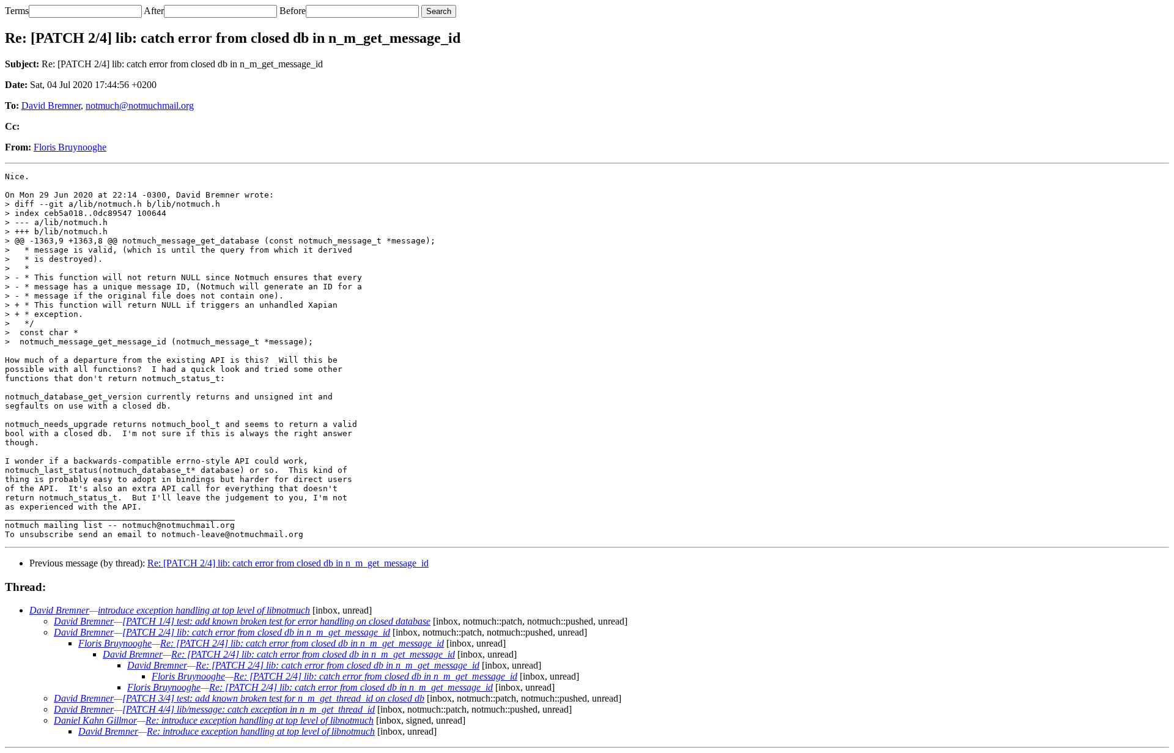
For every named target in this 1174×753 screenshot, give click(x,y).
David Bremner (51, 105)
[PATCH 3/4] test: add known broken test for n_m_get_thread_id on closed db (273, 698)
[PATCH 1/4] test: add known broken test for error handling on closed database (276, 621)
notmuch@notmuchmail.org (140, 105)
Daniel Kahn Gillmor (95, 720)
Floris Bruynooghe (70, 147)
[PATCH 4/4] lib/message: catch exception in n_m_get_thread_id (248, 709)
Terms (17, 11)
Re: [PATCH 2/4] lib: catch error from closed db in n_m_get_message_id (288, 563)
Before (292, 11)
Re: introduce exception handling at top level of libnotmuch (260, 720)
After (154, 11)
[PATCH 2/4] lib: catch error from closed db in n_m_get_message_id (256, 632)
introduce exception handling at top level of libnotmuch (204, 610)
